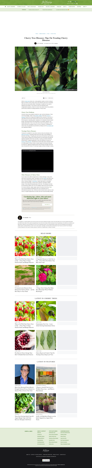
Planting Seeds (63, 434)
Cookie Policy (63, 454)
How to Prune (63, 436)
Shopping (79, 6)
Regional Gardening (50, 6)
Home (37, 33)
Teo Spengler (40, 43)
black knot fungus (25, 134)
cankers (45, 178)
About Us (39, 432)
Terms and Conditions (47, 454)
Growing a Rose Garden (53, 438)
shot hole (35, 181)
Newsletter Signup (40, 436)
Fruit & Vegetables (32, 6)
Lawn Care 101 (63, 438)
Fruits (48, 33)
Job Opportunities (40, 442)
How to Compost (64, 442)
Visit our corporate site (61, 464)
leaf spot (29, 141)
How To (64, 6)
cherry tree (27, 101)
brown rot (24, 141)
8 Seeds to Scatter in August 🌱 (34, 9)
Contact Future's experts (36, 454)
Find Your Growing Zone (65, 432)
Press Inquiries (40, 440)
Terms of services (34, 207)
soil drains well (50, 125)
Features (56, 43)
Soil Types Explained (65, 440)
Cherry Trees (53, 33)
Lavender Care (52, 440)
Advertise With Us (40, 438)
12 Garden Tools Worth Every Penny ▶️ (62, 9)
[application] (37, 161)
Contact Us (39, 434)
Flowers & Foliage (21, 6)
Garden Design (72, 6)
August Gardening (11, 6)
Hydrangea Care (52, 432)
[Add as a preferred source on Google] (46, 460)
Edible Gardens (43, 33)
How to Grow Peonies (53, 442)
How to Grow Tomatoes (53, 434)
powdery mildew (38, 115)
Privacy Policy (56, 454)
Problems (59, 6)
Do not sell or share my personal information (46, 456)
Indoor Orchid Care (52, 436)
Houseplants (41, 6)
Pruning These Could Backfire (47, 9)
